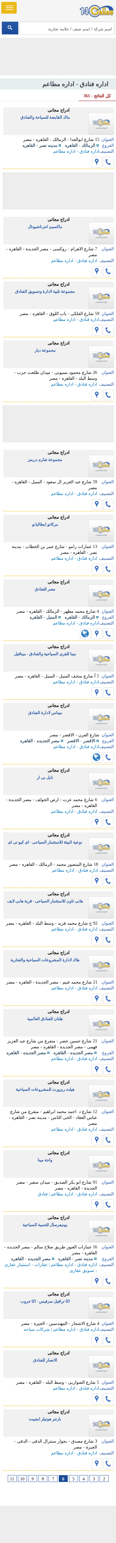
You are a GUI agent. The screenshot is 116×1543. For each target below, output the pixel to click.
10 (22, 1479)
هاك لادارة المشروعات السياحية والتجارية (45, 960)
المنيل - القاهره (43, 617)
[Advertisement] (58, 1524)
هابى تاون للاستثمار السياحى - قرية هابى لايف (45, 901)
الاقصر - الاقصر (81, 741)
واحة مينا (45, 1160)
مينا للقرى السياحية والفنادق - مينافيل (45, 653)
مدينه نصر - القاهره (40, 145)
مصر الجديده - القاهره (40, 741)
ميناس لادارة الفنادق (45, 712)
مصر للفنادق (45, 589)
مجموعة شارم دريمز (45, 459)
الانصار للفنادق (45, 1360)
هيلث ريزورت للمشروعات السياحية (45, 1089)
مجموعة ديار (45, 350)
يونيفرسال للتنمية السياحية (45, 1224)
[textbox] (67, 28)
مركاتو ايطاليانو (45, 524)
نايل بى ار (45, 777)
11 (12, 1479)
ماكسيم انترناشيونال (45, 226)
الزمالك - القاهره (80, 145)
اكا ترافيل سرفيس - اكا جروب (45, 1301)
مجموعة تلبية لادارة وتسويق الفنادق (45, 291)
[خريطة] (97, 162)
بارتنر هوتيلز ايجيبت (45, 1419)
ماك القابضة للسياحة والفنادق (45, 117)
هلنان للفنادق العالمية (45, 1018)
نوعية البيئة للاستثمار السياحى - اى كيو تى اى (45, 842)
